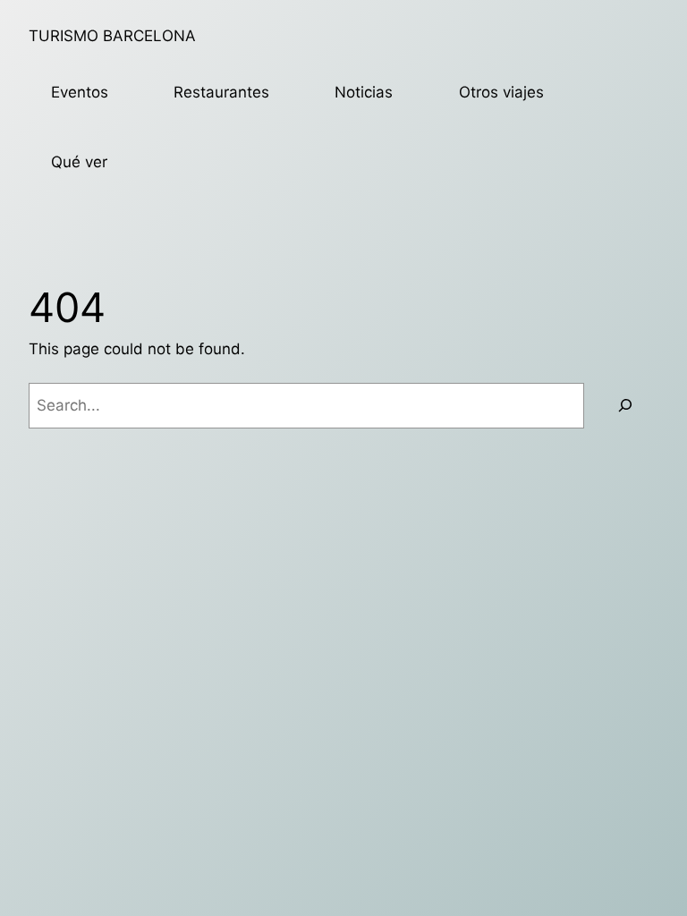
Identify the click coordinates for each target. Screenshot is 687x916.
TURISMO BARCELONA (112, 36)
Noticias (364, 92)
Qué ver (79, 162)
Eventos (79, 92)
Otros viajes (501, 92)
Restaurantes (221, 92)
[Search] (625, 405)
